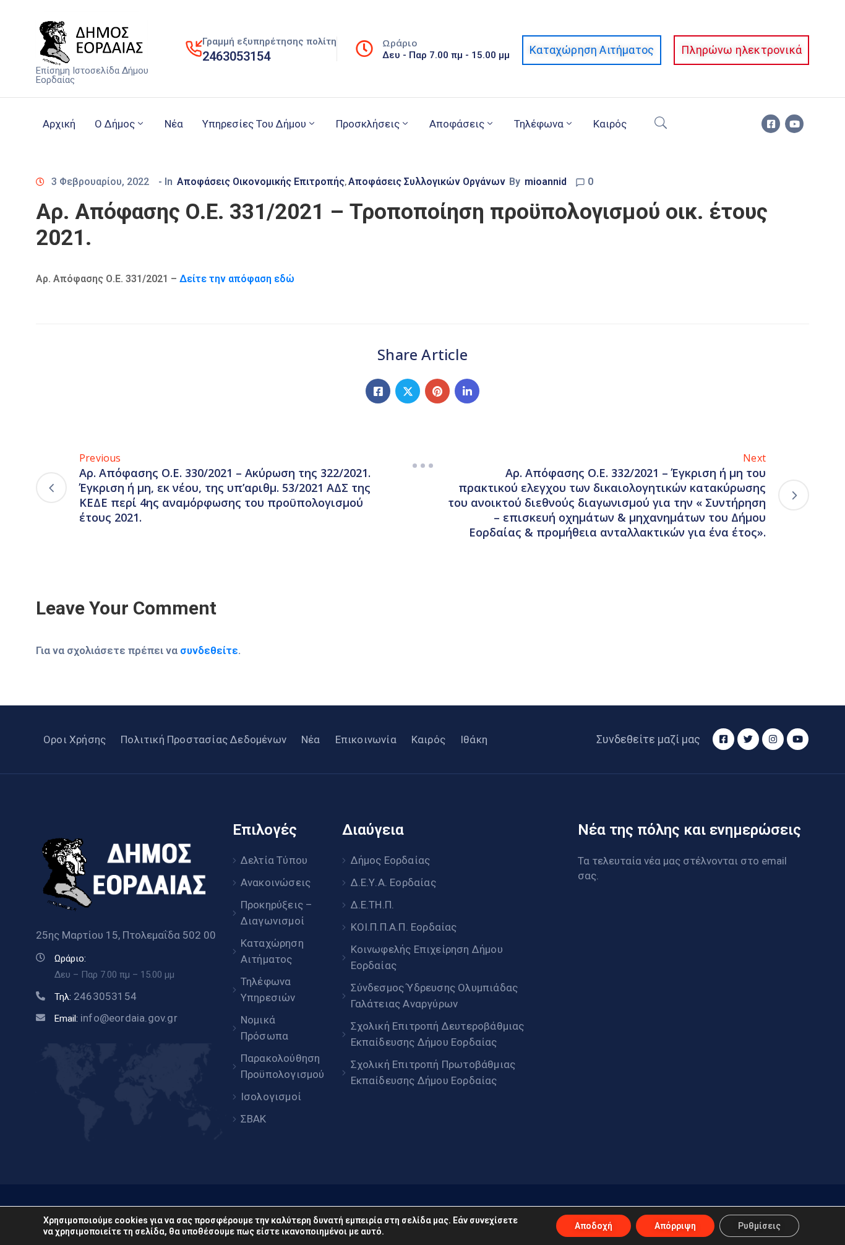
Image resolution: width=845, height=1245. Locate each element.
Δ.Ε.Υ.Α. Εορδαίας (393, 882)
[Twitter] (407, 391)
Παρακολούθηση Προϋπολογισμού (278, 1066)
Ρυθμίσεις (759, 1226)
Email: (116, 1018)
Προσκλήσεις (368, 124)
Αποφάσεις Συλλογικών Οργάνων (426, 181)
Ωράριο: (70, 958)
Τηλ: (95, 996)
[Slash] (422, 465)
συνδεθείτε (209, 650)
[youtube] (794, 123)
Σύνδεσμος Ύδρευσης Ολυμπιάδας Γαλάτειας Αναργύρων (434, 995)
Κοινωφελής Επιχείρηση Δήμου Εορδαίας (427, 957)
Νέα (174, 124)
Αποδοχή (593, 1226)
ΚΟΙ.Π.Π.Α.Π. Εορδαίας (404, 927)
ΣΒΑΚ (254, 1119)
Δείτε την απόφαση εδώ (235, 279)
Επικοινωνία (366, 739)
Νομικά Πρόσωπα (264, 1028)
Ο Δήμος (115, 124)
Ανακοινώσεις (276, 882)
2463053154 (236, 56)
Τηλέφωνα (539, 124)
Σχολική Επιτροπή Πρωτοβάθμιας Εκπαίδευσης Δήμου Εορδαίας (433, 1072)
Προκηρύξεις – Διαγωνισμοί (277, 912)
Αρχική (59, 124)
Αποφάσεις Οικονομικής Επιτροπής (261, 181)
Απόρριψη (675, 1226)
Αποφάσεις (456, 124)
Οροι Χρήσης (74, 739)
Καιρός (610, 124)
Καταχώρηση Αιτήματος (272, 951)
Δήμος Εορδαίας (391, 860)
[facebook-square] (770, 123)
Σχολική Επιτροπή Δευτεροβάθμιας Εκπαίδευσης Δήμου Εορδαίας (438, 1034)
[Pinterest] (437, 391)
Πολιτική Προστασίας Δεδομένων (203, 739)
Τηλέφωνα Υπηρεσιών (268, 989)
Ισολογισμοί (271, 1096)
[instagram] (773, 739)
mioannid (546, 181)
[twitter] (748, 739)
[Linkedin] (467, 391)
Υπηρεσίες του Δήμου (254, 124)
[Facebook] (378, 391)
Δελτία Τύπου (274, 860)
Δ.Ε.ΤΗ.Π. (373, 904)
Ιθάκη (473, 739)
